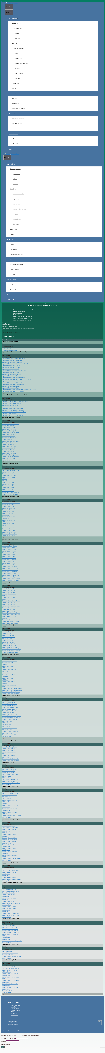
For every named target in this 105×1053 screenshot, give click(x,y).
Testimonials (15, 143)
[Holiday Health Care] (11, 154)
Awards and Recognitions (18, 108)
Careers (11, 114)
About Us (11, 94)
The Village (14, 43)
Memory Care (15, 83)
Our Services (13, 18)
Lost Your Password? (6, 1050)
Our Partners (15, 103)
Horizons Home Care (16, 1010)
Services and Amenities (20, 48)
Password (3, 1041)
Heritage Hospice (15, 1008)
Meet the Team (18, 58)
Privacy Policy (11, 299)
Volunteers (17, 38)
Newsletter (17, 68)
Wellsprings (14, 1013)
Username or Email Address (8, 1038)
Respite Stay (17, 53)
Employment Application (18, 118)
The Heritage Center (17, 23)
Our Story (14, 98)
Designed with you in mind (21, 63)
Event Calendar (18, 73)
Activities (16, 33)
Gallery (13, 138)
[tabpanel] (52, 649)
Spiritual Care (18, 28)
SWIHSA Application (17, 123)
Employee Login (16, 128)
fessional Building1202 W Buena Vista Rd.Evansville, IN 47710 (13, 1023)
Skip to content (5, 1)
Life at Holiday (13, 134)
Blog (10, 149)
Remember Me (6, 1044)
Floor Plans (17, 78)
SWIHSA (14, 88)
